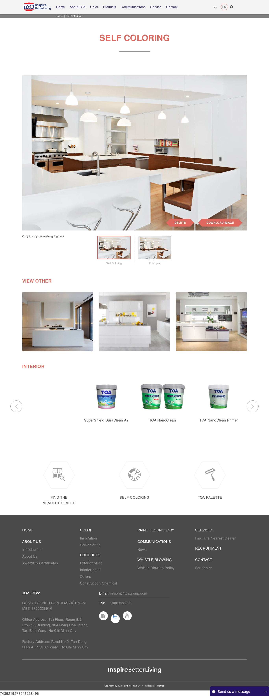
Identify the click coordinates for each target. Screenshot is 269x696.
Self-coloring (90, 544)
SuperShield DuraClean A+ (106, 419)
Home (59, 16)
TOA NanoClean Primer (218, 419)
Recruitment (208, 548)
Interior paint (90, 569)
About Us (29, 556)
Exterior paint (91, 562)
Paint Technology (155, 529)
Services (204, 529)
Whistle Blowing (154, 559)
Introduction (32, 549)
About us (31, 541)
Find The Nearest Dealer (215, 538)
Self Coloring (73, 16)
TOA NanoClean (162, 419)
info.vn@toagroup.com (128, 593)
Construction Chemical (98, 582)
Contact (203, 559)
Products (90, 554)
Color (86, 529)
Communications (154, 541)
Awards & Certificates (40, 562)
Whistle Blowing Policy (156, 567)
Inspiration (88, 538)
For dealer (203, 567)
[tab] (114, 251)
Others (85, 576)
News (142, 549)
